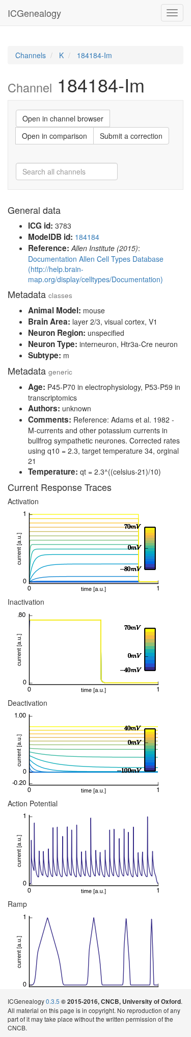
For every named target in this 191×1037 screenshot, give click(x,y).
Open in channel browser (62, 118)
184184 (87, 237)
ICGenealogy (34, 12)
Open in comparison (54, 136)
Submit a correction (131, 136)
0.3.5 (53, 1001)
